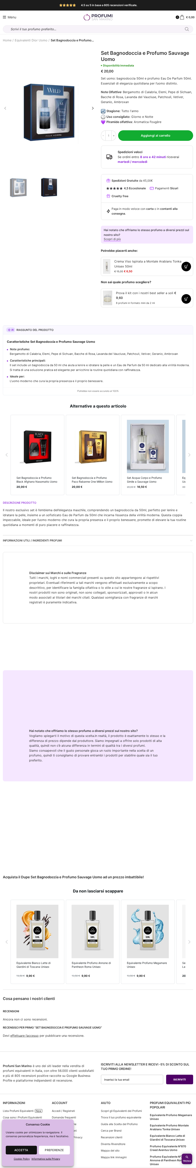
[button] (7, 455)
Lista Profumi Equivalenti (18, 1110)
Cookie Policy (22, 1158)
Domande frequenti (64, 1117)
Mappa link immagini (114, 1157)
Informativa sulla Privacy (46, 1158)
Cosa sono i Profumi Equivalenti (22, 1117)
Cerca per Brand (111, 1130)
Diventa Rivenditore (113, 1144)
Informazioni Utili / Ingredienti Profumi (32, 540)
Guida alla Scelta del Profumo (119, 1124)
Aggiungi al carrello (155, 135)
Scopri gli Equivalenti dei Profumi (121, 1110)
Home (7, 40)
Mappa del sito (110, 1150)
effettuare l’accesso (24, 1036)
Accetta (21, 1150)
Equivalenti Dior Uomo (31, 40)
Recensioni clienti (111, 1137)
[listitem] (37, 455)
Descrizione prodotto (19, 502)
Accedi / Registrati (63, 1110)
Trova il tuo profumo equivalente (121, 1117)
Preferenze (54, 1150)
